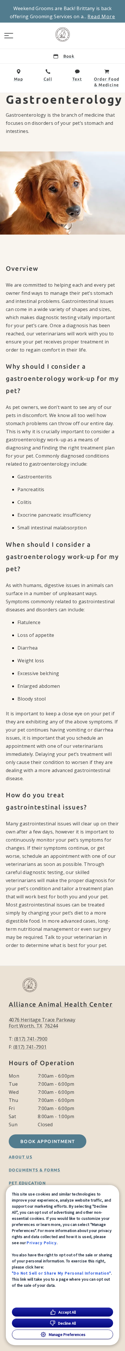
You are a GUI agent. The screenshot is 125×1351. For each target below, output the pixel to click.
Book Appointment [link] (47, 1141)
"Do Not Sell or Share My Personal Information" (61, 1273)
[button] (8, 35)
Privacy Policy (42, 1242)
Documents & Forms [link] (34, 1170)
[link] (62, 34)
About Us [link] (20, 1157)
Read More (101, 16)
